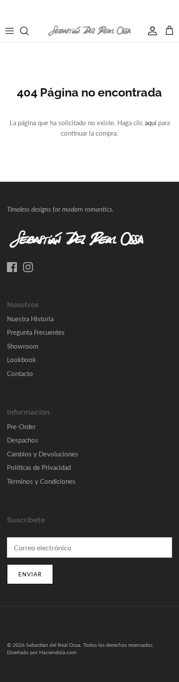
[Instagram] (28, 267)
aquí (150, 122)
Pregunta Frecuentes (36, 332)
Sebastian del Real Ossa (53, 645)
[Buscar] (28, 30)
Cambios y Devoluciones (42, 454)
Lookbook (21, 359)
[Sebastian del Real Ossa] (89, 30)
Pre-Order (21, 426)
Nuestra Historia (30, 319)
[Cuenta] (150, 30)
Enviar (30, 574)
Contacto (20, 373)
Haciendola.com (57, 652)
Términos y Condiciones (41, 481)
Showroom (22, 346)
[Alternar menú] (9, 30)
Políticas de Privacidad (39, 467)
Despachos (22, 440)
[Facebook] (12, 267)
